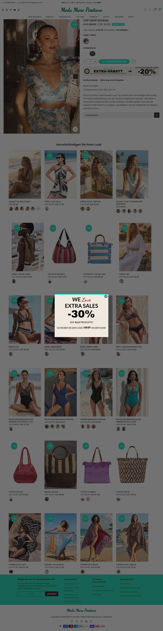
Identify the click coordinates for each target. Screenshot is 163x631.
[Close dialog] (105, 296)
